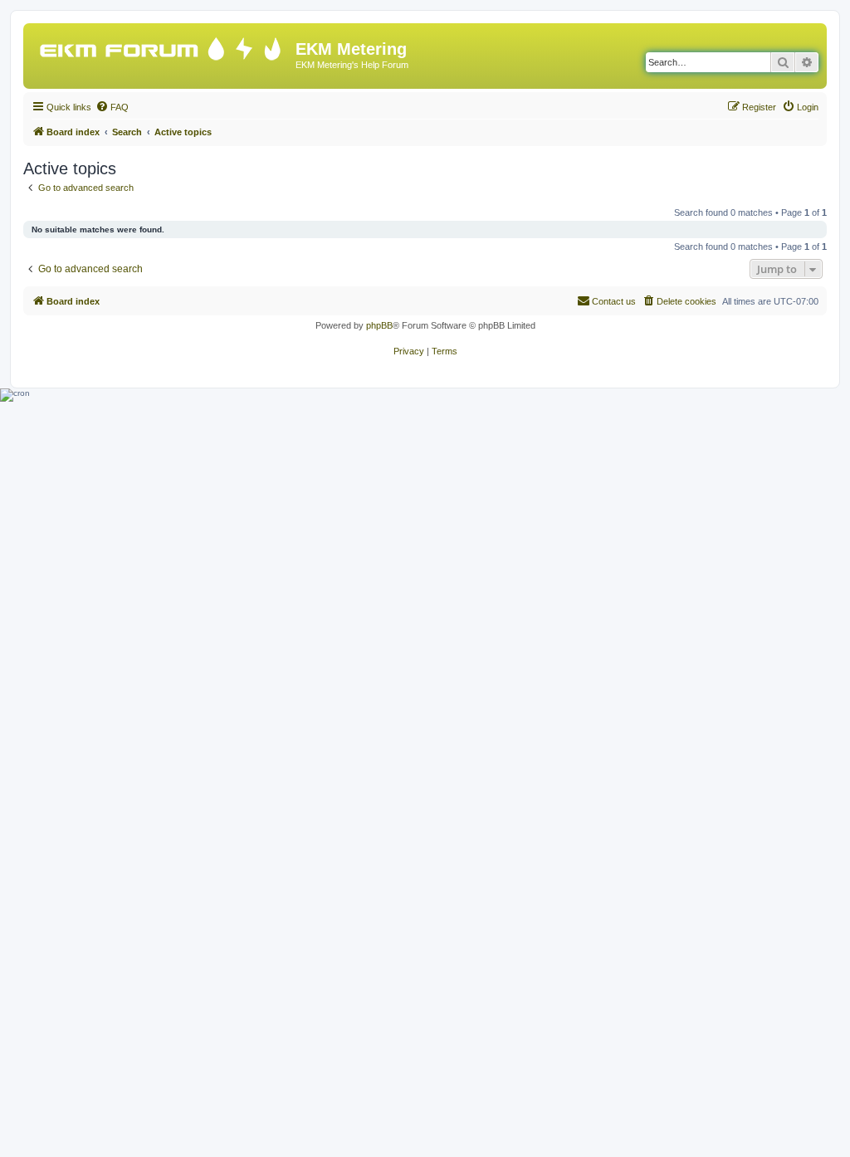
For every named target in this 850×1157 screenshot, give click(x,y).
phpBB (379, 325)
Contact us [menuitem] (614, 301)
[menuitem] (112, 107)
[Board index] (161, 45)
